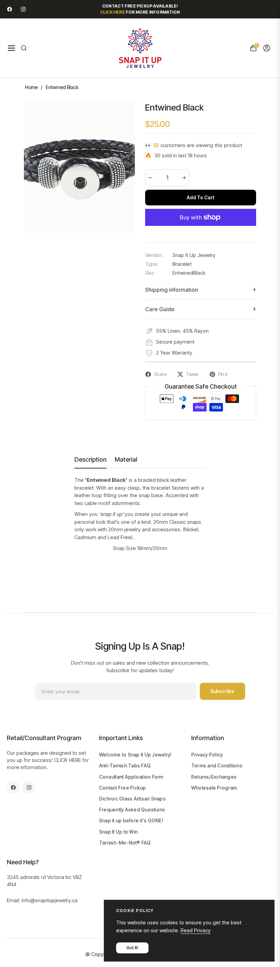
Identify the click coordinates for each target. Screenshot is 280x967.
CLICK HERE (67, 760)
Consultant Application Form (131, 777)
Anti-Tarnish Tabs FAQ (125, 765)
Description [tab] (90, 459)
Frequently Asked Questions (132, 809)
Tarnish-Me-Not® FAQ (125, 843)
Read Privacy (196, 930)
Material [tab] (126, 459)
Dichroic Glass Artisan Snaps (132, 799)
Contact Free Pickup (122, 788)
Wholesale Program (214, 788)
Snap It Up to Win (118, 832)
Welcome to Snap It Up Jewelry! (135, 754)
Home (31, 87)
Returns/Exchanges (214, 777)
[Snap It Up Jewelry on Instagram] (23, 9)
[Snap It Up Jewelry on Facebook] (9, 9)
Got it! (132, 947)
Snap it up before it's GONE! (131, 820)
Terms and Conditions (216, 765)
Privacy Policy (207, 754)
